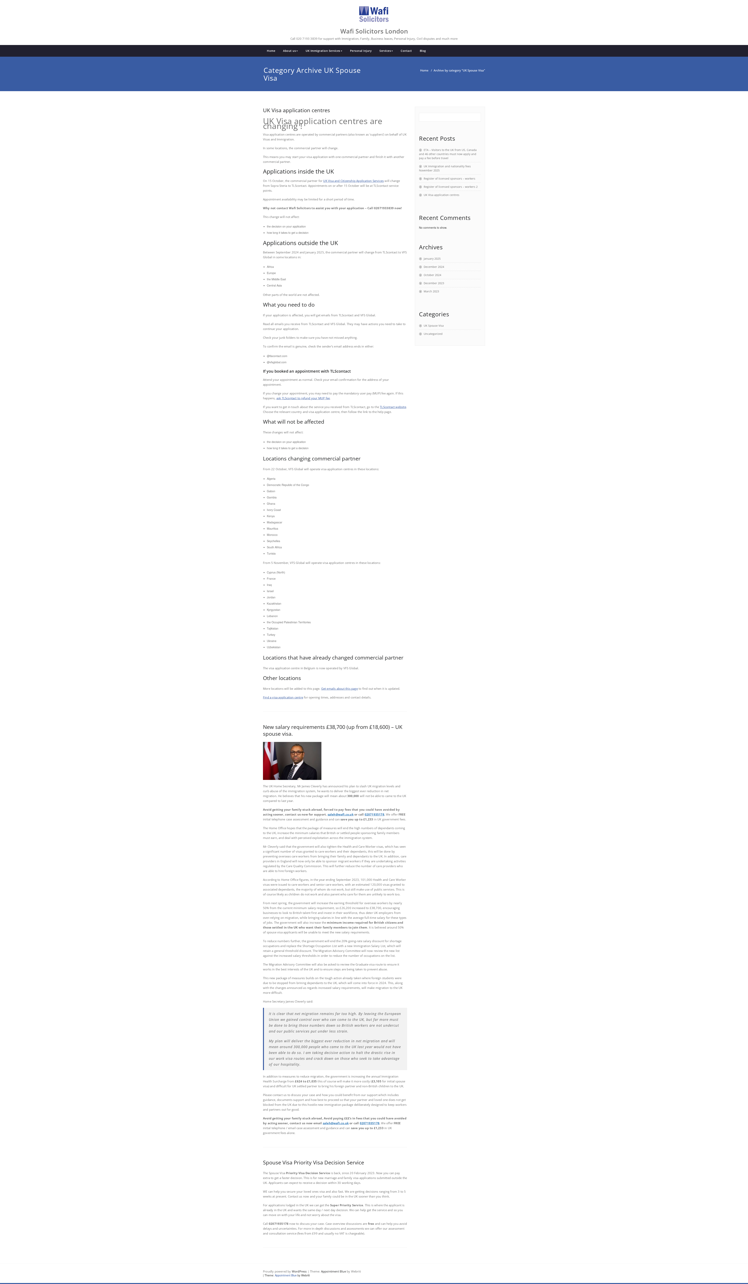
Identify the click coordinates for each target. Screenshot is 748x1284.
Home (271, 51)
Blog (423, 51)
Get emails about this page (339, 689)
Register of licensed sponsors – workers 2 (451, 187)
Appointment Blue (333, 1271)
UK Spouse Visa (434, 325)
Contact (406, 51)
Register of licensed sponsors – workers (449, 178)
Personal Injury (361, 51)
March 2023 (431, 291)
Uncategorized (433, 334)
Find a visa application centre (283, 697)
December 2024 (434, 267)
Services (385, 51)
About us (289, 51)
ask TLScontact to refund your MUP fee (303, 398)
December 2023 (434, 283)
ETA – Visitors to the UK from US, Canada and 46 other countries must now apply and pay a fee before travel (448, 154)
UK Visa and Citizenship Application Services (353, 181)
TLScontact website (393, 407)
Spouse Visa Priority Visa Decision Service (313, 1162)
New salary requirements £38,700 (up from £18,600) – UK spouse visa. (332, 730)
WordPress (299, 1271)
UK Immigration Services (323, 51)
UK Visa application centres (296, 110)
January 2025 (432, 258)
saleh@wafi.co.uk (341, 814)
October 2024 (432, 275)
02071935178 (374, 814)
